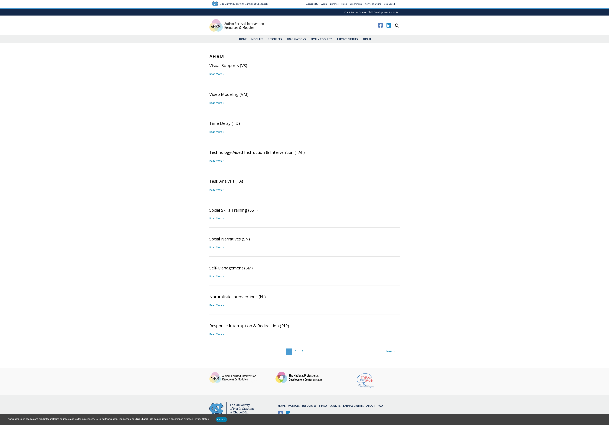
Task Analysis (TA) (226, 181)
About (367, 39)
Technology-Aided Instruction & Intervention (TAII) (257, 152)
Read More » (216, 74)
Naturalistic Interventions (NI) (237, 297)
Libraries (334, 3)
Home (243, 39)
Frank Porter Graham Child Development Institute (371, 12)
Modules (257, 39)
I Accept (221, 419)
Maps (344, 3)
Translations (296, 39)
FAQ (380, 405)
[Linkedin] (389, 25)
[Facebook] (380, 25)
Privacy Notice (201, 419)
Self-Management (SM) (231, 268)
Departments (356, 3)
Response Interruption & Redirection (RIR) (249, 326)
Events (324, 3)
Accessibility (312, 3)
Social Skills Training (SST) (233, 210)
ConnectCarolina (373, 3)
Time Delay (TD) (224, 123)
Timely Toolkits (321, 39)
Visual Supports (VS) (228, 65)
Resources (275, 39)
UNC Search (390, 3)
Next (391, 351)
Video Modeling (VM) (228, 94)
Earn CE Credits (347, 39)
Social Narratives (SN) (229, 239)
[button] (397, 26)
